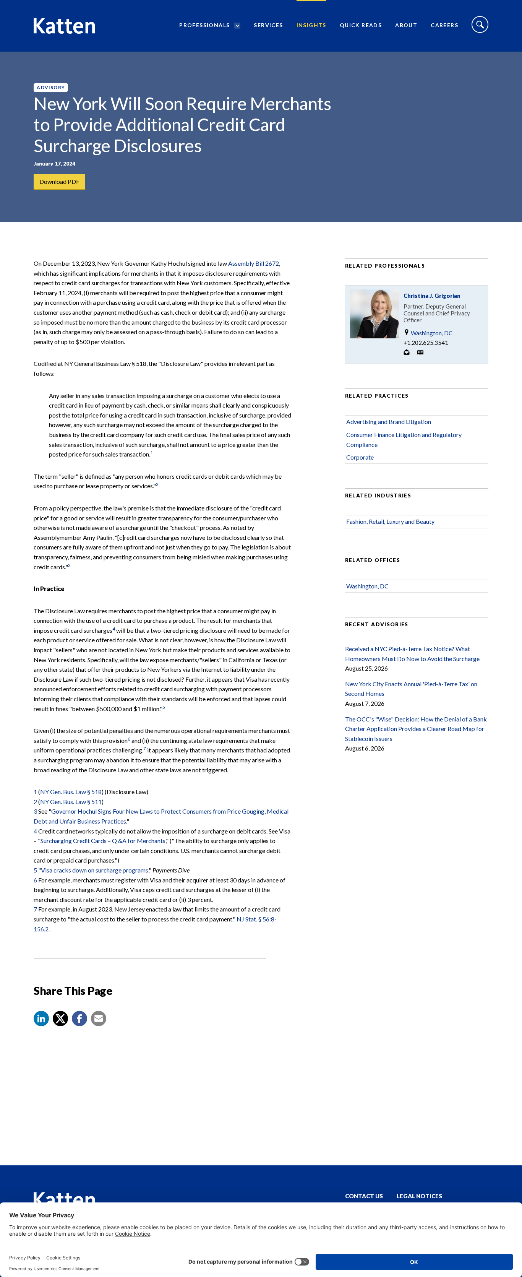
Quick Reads (361, 25)
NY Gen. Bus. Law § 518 (71, 791)
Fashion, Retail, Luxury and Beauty (390, 521)
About (406, 25)
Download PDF (59, 181)
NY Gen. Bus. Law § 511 (71, 801)
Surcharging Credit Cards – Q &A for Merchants (103, 840)
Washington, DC (431, 333)
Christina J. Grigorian (432, 295)
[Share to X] (60, 1018)
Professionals (204, 25)
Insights (311, 25)
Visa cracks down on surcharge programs (94, 870)
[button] (41, 1018)
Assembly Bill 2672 (253, 263)
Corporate (360, 457)
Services (268, 25)
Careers (444, 25)
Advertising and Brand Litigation (388, 421)
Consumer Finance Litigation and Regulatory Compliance (404, 439)
